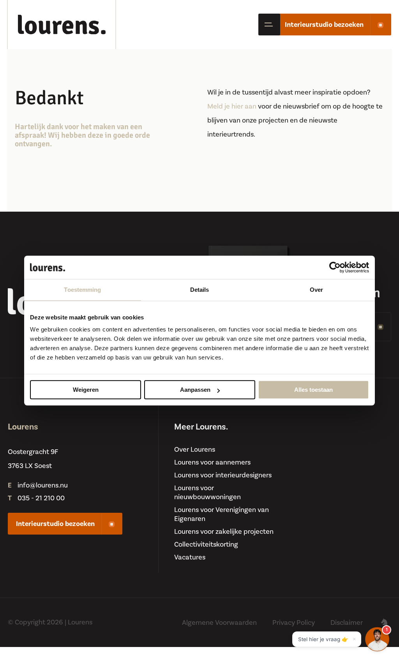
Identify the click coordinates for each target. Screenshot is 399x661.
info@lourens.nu (43, 485)
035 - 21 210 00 (41, 498)
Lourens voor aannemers (212, 462)
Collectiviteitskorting (206, 544)
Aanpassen (195, 389)
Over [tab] (316, 289)
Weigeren (86, 389)
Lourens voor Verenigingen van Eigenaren (221, 514)
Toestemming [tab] (82, 289)
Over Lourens (194, 449)
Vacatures (189, 557)
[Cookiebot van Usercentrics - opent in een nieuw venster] (335, 267)
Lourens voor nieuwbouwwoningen (207, 492)
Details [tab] (199, 289)
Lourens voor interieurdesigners (223, 475)
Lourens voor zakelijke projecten (224, 531)
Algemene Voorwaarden (219, 622)
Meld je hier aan (231, 106)
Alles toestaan (313, 389)
